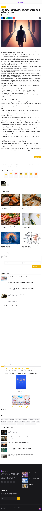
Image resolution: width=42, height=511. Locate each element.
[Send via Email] (14, 18)
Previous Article (16, 162)
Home (2, 4)
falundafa (6, 419)
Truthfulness (31, 419)
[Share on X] (4, 18)
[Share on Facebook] (2, 18)
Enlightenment (22, 421)
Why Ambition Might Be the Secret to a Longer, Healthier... (19, 436)
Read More (37, 157)
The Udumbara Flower (33, 472)
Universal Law (10, 421)
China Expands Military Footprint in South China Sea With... (20, 448)
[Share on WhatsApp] (7, 18)
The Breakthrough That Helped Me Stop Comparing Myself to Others (11, 165)
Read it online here (21, 389)
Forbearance (3, 421)
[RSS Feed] (8, 184)
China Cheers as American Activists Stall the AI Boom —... (19, 442)
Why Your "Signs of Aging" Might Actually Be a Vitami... (10, 226)
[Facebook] (5, 482)
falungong (12, 419)
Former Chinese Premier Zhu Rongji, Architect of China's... (19, 300)
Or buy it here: (21, 391)
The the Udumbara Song (34, 478)
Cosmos (28, 421)
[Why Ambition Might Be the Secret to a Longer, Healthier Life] (4, 438)
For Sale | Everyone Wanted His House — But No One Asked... (20, 276)
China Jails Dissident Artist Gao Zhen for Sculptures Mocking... (20, 431)
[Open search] (40, 1)
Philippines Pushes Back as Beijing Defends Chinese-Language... (20, 282)
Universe (33, 421)
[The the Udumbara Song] (25, 480)
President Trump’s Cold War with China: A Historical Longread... (21, 288)
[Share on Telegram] (11, 18)
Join (18, 498)
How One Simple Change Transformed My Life (31, 165)
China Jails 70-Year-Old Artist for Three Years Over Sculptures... (20, 454)
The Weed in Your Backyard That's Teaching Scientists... (29, 226)
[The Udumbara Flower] (25, 474)
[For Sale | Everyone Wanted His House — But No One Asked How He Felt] (4, 278)
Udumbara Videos (32, 484)
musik (20, 419)
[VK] (11, 482)
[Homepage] (21, 1)
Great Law (25, 419)
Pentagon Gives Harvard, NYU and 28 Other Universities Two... (20, 294)
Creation (38, 421)
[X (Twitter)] (2, 482)
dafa (2, 419)
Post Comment (36, 266)
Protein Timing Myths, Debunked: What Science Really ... (10, 207)
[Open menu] (1, 1)
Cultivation (16, 421)
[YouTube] (8, 482)
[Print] (40, 18)
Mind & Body (5, 4)
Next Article (24, 162)
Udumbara (9, 182)
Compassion (37, 419)
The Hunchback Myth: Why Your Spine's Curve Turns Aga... (31, 245)
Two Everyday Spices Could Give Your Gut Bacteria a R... (31, 207)
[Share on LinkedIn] (9, 18)
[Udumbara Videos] (25, 486)
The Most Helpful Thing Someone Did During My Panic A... (9, 245)
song (16, 419)
